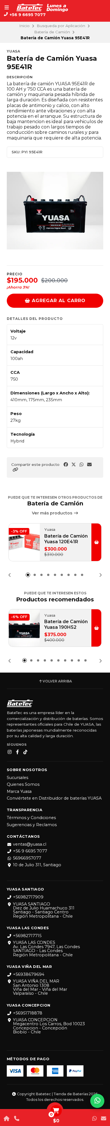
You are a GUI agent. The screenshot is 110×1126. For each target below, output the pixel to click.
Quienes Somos (23, 784)
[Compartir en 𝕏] (73, 464)
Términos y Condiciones (31, 818)
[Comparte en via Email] (89, 464)
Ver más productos (52, 513)
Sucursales (17, 778)
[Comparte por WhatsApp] (81, 464)
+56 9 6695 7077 (30, 851)
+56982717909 (28, 897)
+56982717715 (27, 936)
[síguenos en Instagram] (9, 752)
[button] (15, 469)
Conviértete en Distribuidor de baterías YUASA (54, 798)
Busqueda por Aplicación (61, 25)
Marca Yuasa (19, 791)
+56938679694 (28, 974)
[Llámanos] (16, 1118)
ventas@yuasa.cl (29, 844)
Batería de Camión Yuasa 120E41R (66, 538)
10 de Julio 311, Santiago (37, 865)
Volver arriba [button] (57, 681)
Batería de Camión (52, 32)
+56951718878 (27, 1013)
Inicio (24, 25)
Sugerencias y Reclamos (32, 825)
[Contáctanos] (103, 1118)
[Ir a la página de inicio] (6, 1118)
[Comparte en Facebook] (66, 464)
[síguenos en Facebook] (17, 752)
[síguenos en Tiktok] (25, 752)
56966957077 (27, 858)
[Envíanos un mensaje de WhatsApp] (94, 1118)
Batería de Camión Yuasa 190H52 (66, 624)
